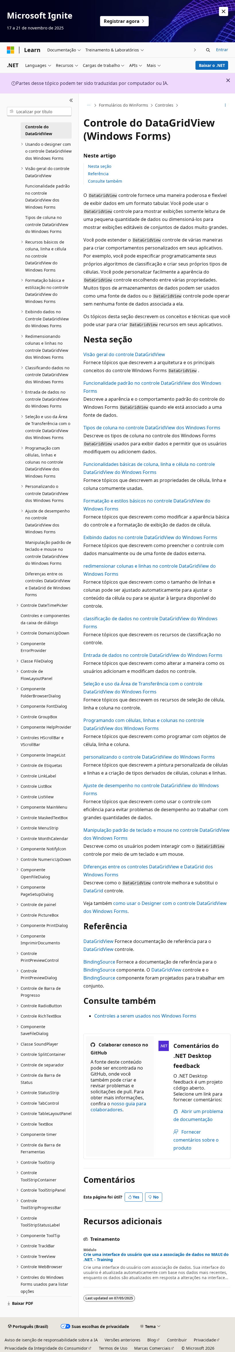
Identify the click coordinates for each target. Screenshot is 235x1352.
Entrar (222, 49)
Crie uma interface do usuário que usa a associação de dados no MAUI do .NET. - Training (156, 1257)
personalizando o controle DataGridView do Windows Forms (149, 757)
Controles (164, 105)
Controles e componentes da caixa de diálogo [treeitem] (45, 619)
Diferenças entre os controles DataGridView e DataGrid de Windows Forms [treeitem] (47, 584)
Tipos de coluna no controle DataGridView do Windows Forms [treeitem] (46, 224)
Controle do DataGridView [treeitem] (38, 130)
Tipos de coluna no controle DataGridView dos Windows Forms (151, 427)
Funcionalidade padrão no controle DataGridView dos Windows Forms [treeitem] (47, 196)
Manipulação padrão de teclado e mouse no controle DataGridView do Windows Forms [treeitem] (48, 553)
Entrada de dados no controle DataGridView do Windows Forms (152, 655)
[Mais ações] (225, 105)
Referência (98, 173)
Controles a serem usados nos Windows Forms (145, 1016)
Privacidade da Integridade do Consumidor (46, 1348)
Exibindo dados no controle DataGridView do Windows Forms (150, 537)
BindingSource (99, 962)
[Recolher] (71, 100)
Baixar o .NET (212, 65)
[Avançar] (195, 49)
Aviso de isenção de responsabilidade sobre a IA (51, 1340)
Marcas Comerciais (152, 1348)
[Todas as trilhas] (88, 105)
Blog (151, 1340)
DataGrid (93, 891)
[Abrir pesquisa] (208, 50)
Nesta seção (99, 166)
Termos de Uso (113, 1348)
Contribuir (177, 1340)
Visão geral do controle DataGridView (124, 354)
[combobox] (39, 111)
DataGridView (98, 941)
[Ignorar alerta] (223, 11)
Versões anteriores (122, 1340)
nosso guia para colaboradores (118, 1106)
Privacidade (205, 1340)
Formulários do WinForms (123, 105)
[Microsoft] (10, 50)
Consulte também (105, 181)
